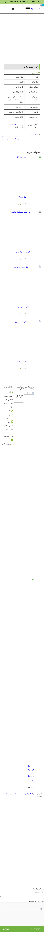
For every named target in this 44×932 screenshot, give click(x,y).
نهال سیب (33, 134)
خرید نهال (30, 766)
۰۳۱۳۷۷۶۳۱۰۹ (13, 1)
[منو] (26, 8)
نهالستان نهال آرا (29, 794)
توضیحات (7, 139)
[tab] (7, 138)
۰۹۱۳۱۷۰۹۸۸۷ (34, 1)
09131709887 (11, 124)
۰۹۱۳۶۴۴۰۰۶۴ (23, 1)
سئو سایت (7, 794)
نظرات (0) (18, 139)
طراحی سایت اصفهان (18, 794)
